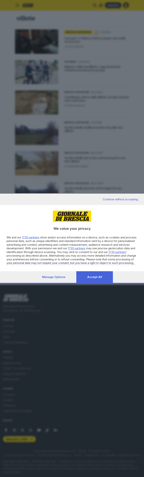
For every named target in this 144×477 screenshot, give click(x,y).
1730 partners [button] (30, 237)
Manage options (53, 277)
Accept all (94, 277)
